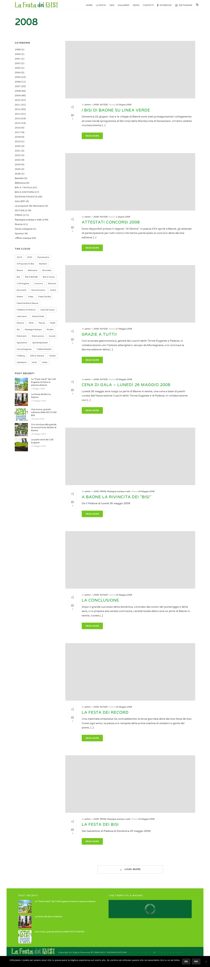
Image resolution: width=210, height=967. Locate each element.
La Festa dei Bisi (100, 824)
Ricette (19, 224)
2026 (18, 173)
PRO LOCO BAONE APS (140, 952)
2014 (18, 118)
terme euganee (24, 349)
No (196, 961)
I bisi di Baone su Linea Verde (116, 110)
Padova (20, 323)
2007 (18, 86)
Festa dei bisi (44, 296)
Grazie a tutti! (99, 334)
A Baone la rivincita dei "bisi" (116, 497)
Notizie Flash (38, 316)
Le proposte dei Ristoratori (29, 205)
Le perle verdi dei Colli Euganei (42, 441)
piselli (52, 323)
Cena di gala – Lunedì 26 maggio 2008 (126, 384)
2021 (18, 150)
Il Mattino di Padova (26, 309)
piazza (42, 323)
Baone (20, 270)
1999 (18, 49)
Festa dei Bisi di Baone (27, 303)
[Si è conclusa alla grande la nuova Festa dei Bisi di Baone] (21, 429)
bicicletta (46, 270)
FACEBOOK (166, 5)
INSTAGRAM (185, 5)
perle (31, 323)
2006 (18, 81)
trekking (21, 355)
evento (20, 296)
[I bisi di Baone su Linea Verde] (130, 69)
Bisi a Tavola (49, 277)
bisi (18, 277)
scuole (52, 336)
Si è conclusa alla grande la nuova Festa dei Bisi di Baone (43, 427)
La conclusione (100, 600)
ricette (50, 329)
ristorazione (38, 336)
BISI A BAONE (31, 277)
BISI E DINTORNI (24, 192)
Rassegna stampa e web (118, 491)
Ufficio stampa (23, 237)
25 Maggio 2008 (124, 595)
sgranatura (22, 342)
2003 (18, 67)
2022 (18, 155)
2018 (18, 136)
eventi (53, 290)
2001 (18, 58)
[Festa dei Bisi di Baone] (33, 951)
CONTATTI (148, 5)
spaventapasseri (40, 342)
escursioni (21, 290)
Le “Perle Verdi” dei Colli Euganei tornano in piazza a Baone (43, 382)
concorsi (38, 283)
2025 (18, 169)
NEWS (136, 5)
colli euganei (23, 283)
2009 (18, 95)
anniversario (43, 257)
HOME (89, 5)
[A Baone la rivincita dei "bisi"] (130, 456)
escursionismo (38, 290)
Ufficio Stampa (37, 355)
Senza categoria (23, 228)
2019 (18, 141)
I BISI (111, 5)
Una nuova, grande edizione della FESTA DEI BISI (44, 412)
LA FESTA (101, 5)
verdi (34, 362)
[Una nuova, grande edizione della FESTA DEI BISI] (21, 414)
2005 (18, 77)
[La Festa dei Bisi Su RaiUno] (21, 399)
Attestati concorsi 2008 (111, 222)
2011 (18, 104)
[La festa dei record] (130, 672)
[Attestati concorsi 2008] (130, 182)
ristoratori (22, 336)
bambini (43, 263)
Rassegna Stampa (33, 329)
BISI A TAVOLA (23, 187)
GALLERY (20, 201)
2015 (18, 123)
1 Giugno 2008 (123, 216)
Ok (186, 961)
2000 (18, 54)
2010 (18, 100)
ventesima (22, 362)
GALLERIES (123, 5)
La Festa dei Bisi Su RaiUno (41, 396)
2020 (18, 146)
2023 (18, 159)
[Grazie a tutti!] (130, 294)
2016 (18, 127)
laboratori (22, 316)
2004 (18, 72)
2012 (18, 109)
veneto (52, 355)
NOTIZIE (104, 104)
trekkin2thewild (44, 349)
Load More (132, 869)
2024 (18, 164)
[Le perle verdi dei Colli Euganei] (21, 444)
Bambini (19, 178)
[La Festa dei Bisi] (130, 784)
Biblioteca (20, 182)
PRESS (103, 491)
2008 (96, 104)
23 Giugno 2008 (123, 104)
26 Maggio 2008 (124, 379)
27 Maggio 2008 (124, 328)
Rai (18, 329)
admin (87, 104)
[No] (206, 961)
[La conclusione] (130, 560)
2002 (18, 63)
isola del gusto (48, 309)
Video (44, 362)
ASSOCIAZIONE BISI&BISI (169, 952)
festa (30, 296)
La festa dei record (105, 712)
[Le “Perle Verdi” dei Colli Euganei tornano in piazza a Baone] (21, 384)
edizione (52, 283)
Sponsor (19, 233)
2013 (18, 113)
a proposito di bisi (25, 263)
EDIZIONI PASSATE (26, 196)
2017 (18, 132)
